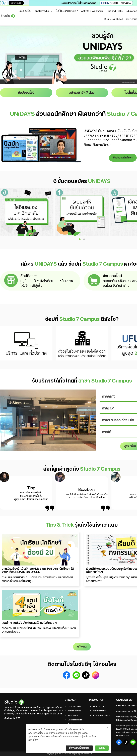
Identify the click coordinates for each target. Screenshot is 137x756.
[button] (68, 3)
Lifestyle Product (75, 706)
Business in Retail (75, 719)
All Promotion (99, 706)
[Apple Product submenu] (51, 11)
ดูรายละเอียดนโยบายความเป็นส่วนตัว (45, 736)
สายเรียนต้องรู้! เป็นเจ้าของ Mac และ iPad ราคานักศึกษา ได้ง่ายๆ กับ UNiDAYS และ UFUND (38, 570)
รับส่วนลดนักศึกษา (122, 158)
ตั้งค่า (35, 740)
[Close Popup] (108, 727)
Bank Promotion (100, 710)
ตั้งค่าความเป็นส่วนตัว (79, 748)
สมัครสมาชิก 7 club (82, 92)
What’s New (73, 715)
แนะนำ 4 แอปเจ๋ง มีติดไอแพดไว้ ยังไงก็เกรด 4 (29, 623)
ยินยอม (102, 748)
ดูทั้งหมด (81, 647)
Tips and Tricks (74, 710)
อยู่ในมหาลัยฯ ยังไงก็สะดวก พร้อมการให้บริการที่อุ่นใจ (46, 283)
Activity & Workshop (101, 715)
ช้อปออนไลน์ (26, 92)
